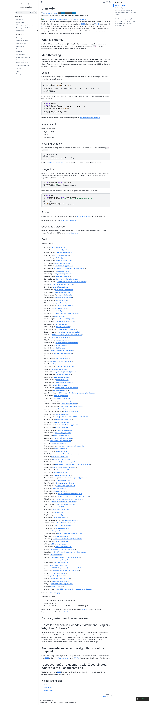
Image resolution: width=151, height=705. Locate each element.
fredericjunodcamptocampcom (67, 343)
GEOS (83, 24)
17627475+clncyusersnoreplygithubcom (67, 539)
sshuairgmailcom (56, 586)
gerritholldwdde (58, 348)
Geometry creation (21, 43)
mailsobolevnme (61, 512)
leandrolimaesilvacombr (63, 438)
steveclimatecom (60, 517)
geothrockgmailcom (61, 562)
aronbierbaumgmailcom (64, 266)
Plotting (18, 74)
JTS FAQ (77, 658)
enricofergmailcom (63, 327)
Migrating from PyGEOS (23, 28)
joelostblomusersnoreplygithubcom (66, 570)
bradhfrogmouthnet (60, 287)
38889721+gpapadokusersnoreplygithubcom (68, 568)
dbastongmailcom (60, 308)
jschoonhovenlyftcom (69, 403)
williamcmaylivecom (58, 544)
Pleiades (84, 609)
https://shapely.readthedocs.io (90, 117)
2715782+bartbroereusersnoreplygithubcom (69, 268)
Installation (19, 19)
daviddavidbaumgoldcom (66, 319)
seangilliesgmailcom (61, 509)
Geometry (19, 38)
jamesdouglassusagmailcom (66, 372)
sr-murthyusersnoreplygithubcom (64, 501)
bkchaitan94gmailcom (65, 430)
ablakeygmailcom (62, 258)
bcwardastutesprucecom (64, 290)
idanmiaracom (58, 364)
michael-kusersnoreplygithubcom (64, 467)
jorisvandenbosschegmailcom (71, 406)
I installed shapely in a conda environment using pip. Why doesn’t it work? (125, 12)
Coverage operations (22, 62)
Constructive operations (23, 57)
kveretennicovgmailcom (70, 425)
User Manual (20, 22)
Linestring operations (22, 60)
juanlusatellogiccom (70, 411)
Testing (18, 71)
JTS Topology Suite (61, 658)
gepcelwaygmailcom (62, 541)
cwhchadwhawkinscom (63, 297)
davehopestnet (59, 316)
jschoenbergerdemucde (69, 401)
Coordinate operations (22, 65)
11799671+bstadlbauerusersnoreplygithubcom (69, 552)
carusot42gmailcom (61, 536)
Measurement (20, 49)
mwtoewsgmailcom (60, 472)
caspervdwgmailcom (66, 295)
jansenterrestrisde (60, 448)
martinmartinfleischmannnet (68, 454)
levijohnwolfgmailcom (57, 573)
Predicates (19, 51)
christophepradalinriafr (66, 305)
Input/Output (20, 46)
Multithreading (119, 8)
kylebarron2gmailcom (61, 435)
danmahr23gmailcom (60, 311)
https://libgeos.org (72, 233)
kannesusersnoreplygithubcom (62, 350)
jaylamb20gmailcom (61, 377)
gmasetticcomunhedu (58, 565)
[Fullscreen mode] (107, 2)
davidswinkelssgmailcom (65, 321)
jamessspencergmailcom (65, 382)
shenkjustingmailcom (62, 414)
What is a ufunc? (120, 5)
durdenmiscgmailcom (59, 443)
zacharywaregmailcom (63, 547)
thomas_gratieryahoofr (64, 525)
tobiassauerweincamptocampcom (69, 533)
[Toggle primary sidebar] (41, 2)
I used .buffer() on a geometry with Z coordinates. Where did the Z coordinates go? (125, 23)
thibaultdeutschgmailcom (66, 523)
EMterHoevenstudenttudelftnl (69, 332)
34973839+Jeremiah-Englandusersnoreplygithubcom (76, 393)
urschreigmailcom (62, 515)
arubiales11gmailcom (64, 252)
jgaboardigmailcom (63, 374)
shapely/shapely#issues (68, 220)
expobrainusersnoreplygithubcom (68, 313)
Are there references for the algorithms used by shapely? (123, 18)
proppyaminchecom (64, 398)
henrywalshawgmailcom (64, 356)
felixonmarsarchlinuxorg (60, 337)
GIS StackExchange (83, 216)
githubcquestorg (62, 303)
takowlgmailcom (62, 528)
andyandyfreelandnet (63, 260)
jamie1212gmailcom (60, 385)
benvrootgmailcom (62, 276)
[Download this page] (103, 2)
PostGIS (97, 24)
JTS (42, 26)
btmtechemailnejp (70, 520)
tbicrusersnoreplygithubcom (65, 483)
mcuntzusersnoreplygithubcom (67, 462)
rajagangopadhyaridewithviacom (70, 494)
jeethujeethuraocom (60, 390)
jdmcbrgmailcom (62, 380)
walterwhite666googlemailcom (62, 584)
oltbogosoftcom (63, 480)
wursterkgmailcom (62, 422)
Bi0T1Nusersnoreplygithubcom (61, 284)
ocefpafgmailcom (63, 340)
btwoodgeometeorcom (63, 292)
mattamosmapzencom (61, 459)
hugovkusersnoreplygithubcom (60, 361)
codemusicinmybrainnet (62, 274)
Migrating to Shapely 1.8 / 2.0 (24, 25)
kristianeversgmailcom (63, 433)
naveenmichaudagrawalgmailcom (75, 478)
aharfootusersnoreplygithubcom (63, 549)
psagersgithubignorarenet (65, 486)
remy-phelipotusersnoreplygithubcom (68, 499)
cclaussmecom (56, 554)
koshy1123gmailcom (62, 427)
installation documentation (55, 163)
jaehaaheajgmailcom (59, 369)
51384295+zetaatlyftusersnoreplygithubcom (73, 496)
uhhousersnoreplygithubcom (60, 441)
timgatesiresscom (59, 531)
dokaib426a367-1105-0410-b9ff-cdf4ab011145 (71, 417)
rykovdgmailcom (60, 324)
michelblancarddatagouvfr (66, 470)
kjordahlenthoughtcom (63, 419)
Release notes (20, 30)
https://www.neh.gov (70, 612)
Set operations (20, 54)
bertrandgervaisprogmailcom (67, 279)
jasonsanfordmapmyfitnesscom (66, 388)
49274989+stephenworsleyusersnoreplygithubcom (74, 589)
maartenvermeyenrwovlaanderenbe (71, 446)
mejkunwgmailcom (61, 396)
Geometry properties (22, 40)
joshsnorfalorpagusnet (63, 409)
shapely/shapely (55, 593)
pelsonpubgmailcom (59, 488)
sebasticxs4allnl (63, 271)
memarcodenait (62, 451)
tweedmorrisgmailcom (63, 475)
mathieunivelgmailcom (59, 456)
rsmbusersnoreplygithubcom (59, 578)
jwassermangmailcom (66, 366)
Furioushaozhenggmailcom (62, 353)
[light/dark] (110, 1)
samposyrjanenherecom (65, 504)
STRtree (18, 68)
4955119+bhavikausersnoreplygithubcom (71, 282)
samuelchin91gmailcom (62, 507)
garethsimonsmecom (60, 581)
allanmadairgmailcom (61, 255)
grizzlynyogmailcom (60, 345)
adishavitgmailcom (59, 247)
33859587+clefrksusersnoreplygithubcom (65, 557)
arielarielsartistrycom (62, 263)
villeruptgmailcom (59, 491)
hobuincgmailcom (62, 358)
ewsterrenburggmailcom (67, 329)
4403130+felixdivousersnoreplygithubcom (67, 335)
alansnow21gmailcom (62, 250)
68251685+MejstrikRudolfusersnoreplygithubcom (72, 464)
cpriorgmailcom (61, 300)
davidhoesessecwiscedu (63, 560)
